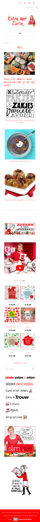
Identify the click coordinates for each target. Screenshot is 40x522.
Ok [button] (15, 519)
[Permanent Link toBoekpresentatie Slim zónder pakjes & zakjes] (20, 117)
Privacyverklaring (25, 519)
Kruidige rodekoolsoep (20, 161)
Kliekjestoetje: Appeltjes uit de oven (20, 200)
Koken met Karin (20, 21)
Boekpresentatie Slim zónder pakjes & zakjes (20, 121)
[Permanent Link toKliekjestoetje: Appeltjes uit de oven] (20, 197)
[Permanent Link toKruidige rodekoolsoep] (20, 158)
